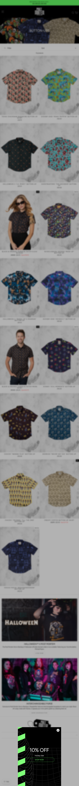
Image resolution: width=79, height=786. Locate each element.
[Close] (58, 730)
